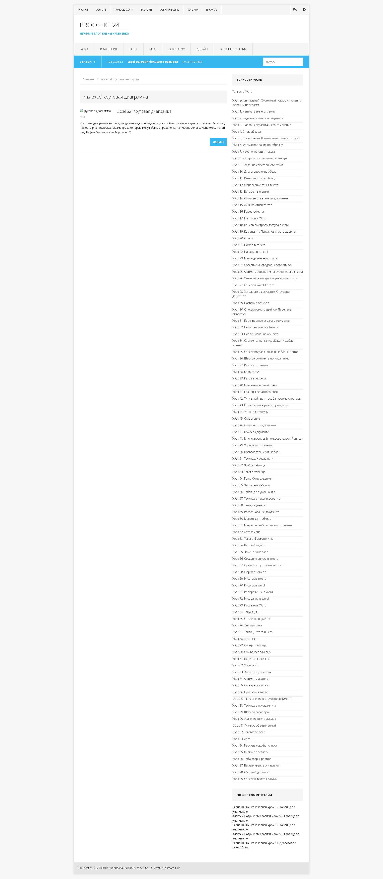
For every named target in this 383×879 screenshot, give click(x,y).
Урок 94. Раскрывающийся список (254, 745)
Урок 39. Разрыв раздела (249, 378)
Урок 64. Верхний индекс (248, 545)
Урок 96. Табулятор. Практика (251, 759)
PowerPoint (108, 49)
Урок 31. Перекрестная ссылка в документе (261, 321)
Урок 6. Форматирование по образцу (257, 145)
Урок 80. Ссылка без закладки (251, 652)
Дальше (218, 142)
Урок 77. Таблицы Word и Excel (252, 632)
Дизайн (202, 49)
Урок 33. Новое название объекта (255, 334)
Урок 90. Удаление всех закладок (254, 719)
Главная (83, 9)
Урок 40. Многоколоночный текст (254, 385)
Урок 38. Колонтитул (245, 372)
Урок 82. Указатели (245, 665)
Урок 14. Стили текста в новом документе (260, 198)
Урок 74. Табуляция (245, 612)
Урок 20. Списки (242, 238)
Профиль (211, 9)
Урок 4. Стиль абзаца (246, 131)
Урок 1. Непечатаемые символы (253, 111)
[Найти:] (283, 61)
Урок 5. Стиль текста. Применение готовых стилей (266, 138)
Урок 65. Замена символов (250, 552)
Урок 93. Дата (241, 739)
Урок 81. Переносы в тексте (250, 659)
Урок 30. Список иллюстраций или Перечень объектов (261, 312)
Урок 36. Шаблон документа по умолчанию (260, 358)
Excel (133, 49)
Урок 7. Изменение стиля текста (253, 151)
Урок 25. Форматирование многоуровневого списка (267, 272)
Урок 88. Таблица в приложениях (254, 705)
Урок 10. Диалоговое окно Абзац (254, 171)
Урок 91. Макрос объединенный (254, 725)
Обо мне (101, 9)
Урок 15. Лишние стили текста (252, 205)
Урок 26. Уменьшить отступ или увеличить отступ (265, 278)
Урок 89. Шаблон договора (250, 712)
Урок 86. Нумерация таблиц (250, 692)
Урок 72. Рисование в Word (250, 598)
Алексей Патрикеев (245, 816)
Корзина (193, 9)
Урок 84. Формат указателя (250, 679)
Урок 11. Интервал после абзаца (254, 178)
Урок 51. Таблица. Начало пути (252, 458)
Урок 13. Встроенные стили (250, 191)
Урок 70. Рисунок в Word (248, 585)
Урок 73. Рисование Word (249, 605)
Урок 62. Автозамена (246, 532)
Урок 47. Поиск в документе (250, 432)
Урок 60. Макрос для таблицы (251, 519)
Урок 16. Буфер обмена (248, 211)
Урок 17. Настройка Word (249, 218)
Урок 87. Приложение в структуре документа (262, 699)
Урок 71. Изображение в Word (252, 592)
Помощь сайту (124, 9)
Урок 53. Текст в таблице (248, 472)
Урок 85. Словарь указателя (250, 685)
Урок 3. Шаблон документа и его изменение (261, 125)
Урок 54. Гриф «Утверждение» (252, 478)
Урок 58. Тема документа (248, 505)
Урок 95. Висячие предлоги (250, 752)
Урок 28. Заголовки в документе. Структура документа (261, 294)
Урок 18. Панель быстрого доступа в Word (260, 225)
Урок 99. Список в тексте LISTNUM (254, 779)
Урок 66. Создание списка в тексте (255, 558)
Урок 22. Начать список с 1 (250, 252)
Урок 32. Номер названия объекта (255, 327)
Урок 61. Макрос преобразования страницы (262, 525)
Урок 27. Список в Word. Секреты (254, 285)
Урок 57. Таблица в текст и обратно (256, 498)
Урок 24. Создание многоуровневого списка (262, 265)
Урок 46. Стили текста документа (254, 425)
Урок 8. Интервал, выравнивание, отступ (259, 158)
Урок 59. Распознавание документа (255, 512)
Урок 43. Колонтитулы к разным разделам (260, 405)
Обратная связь (169, 9)
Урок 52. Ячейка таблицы (249, 465)
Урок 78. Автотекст (245, 639)
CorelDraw (176, 49)
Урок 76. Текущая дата (247, 625)
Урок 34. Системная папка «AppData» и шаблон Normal (263, 343)
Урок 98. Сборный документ (250, 772)
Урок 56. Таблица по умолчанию (253, 492)
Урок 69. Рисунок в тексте (249, 578)
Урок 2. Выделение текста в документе (257, 118)
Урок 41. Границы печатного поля (255, 392)
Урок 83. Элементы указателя (251, 672)
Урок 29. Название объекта (250, 303)
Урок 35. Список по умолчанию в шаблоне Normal (265, 352)
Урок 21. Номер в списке (248, 245)
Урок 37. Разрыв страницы (250, 365)
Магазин (146, 9)
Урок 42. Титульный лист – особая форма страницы (266, 398)
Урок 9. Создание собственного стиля (257, 165)
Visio (153, 49)
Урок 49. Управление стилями (252, 445)
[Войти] (295, 10)
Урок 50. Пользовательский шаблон (256, 452)
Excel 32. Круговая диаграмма (144, 111)
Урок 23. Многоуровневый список (254, 258)
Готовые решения (233, 49)
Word (84, 49)
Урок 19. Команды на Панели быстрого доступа (264, 231)
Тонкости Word (242, 92)
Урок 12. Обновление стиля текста (255, 185)
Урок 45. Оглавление (246, 418)
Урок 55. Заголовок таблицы (251, 485)
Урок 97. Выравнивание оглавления (256, 765)
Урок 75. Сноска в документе (251, 619)
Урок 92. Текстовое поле (248, 732)
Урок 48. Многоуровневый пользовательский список (267, 438)
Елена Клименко (243, 807)
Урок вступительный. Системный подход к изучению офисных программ (267, 103)
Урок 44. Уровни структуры (250, 412)
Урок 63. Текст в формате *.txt (252, 539)
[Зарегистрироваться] (304, 10)
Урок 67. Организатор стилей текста (256, 565)
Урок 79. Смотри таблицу (249, 645)
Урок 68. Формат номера (249, 572)
